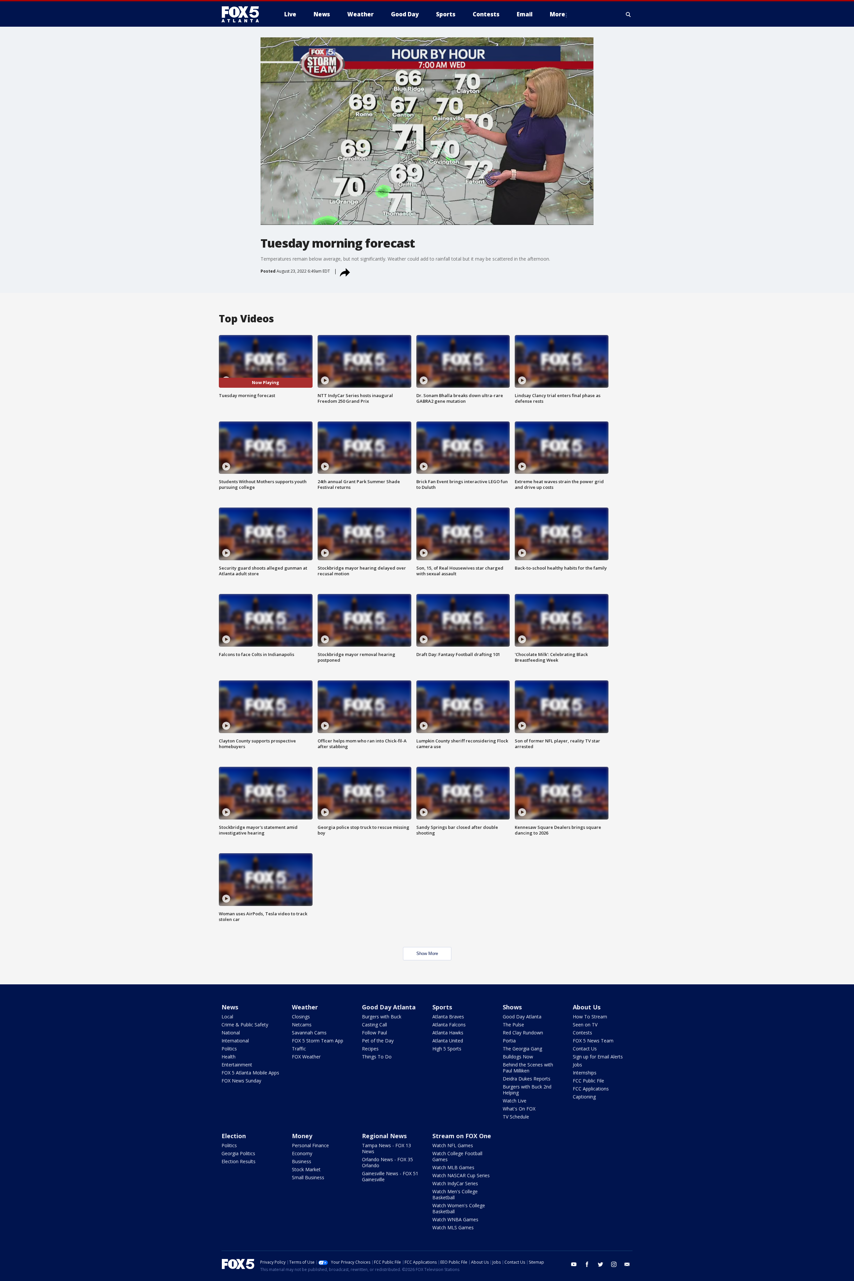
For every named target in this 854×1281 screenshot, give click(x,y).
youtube (573, 1264)
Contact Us (585, 1048)
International (235, 1040)
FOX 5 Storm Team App (317, 1040)
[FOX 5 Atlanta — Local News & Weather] (244, 14)
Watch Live (514, 1100)
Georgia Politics (238, 1153)
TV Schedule (516, 1116)
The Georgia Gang (522, 1048)
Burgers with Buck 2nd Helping (527, 1089)
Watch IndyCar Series (455, 1183)
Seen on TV (585, 1024)
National (231, 1032)
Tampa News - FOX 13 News (386, 1148)
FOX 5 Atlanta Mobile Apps (250, 1072)
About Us (586, 1007)
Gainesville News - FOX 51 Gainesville (390, 1176)
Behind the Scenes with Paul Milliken (528, 1067)
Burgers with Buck (381, 1016)
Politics (229, 1048)
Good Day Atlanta (389, 1007)
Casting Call (374, 1024)
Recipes (370, 1048)
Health (229, 1056)
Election (234, 1136)
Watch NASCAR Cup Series (461, 1175)
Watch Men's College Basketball (455, 1194)
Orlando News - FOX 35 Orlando (387, 1162)
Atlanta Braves (448, 1016)
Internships (584, 1072)
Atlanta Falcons (449, 1024)
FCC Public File (588, 1080)
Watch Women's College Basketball (458, 1208)
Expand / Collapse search (628, 14)
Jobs (577, 1064)
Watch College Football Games (457, 1156)
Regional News (384, 1136)
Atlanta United (447, 1040)
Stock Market (306, 1169)
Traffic (299, 1048)
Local (227, 1016)
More (557, 14)
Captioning (584, 1096)
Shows (512, 1007)
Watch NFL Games (452, 1145)
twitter (600, 1264)
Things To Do (377, 1056)
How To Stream (590, 1016)
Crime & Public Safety (245, 1024)
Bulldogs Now (518, 1056)
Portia (509, 1040)
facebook (587, 1264)
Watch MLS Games (453, 1227)
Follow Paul (374, 1032)
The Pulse (513, 1024)
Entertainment (237, 1064)
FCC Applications (591, 1088)
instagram (613, 1264)
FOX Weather (306, 1056)
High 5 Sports (446, 1048)
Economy (302, 1153)
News (230, 1007)
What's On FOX (519, 1108)
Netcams (302, 1024)
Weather (305, 1007)
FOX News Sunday (241, 1080)
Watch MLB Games (453, 1167)
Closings (301, 1016)
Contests (582, 1032)
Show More (427, 953)
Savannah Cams (309, 1032)
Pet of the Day (378, 1040)
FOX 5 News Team (593, 1040)
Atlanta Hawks (447, 1032)
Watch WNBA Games (455, 1219)
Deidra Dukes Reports (526, 1078)
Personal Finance (310, 1145)
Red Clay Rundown (523, 1032)
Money (302, 1136)
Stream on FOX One (461, 1136)
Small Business (308, 1177)
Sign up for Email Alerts (598, 1056)
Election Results (239, 1161)
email (627, 1264)
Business (301, 1161)
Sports (442, 1007)
